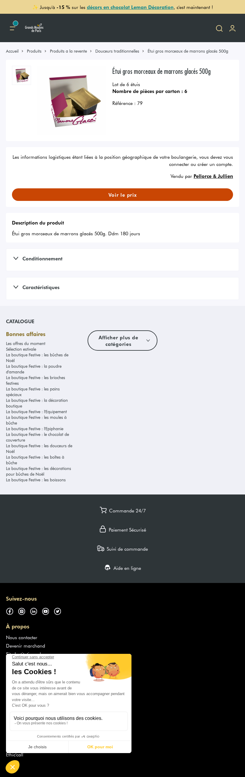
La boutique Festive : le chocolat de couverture (37, 437)
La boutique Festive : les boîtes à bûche (35, 459)
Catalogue (20, 321)
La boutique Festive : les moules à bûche (36, 420)
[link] (15, 51)
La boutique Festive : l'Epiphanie (34, 428)
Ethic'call (14, 754)
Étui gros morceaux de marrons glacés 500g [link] (188, 51)
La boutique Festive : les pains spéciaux (33, 391)
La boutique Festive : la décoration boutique (37, 403)
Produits (34, 51)
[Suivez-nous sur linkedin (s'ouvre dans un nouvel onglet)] (36, 610)
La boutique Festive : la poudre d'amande (34, 369)
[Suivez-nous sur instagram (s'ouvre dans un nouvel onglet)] (24, 610)
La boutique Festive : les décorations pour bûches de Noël (38, 471)
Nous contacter (21, 637)
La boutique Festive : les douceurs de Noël (39, 448)
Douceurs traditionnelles (117, 51)
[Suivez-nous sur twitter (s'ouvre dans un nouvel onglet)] (60, 610)
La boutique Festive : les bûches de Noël (37, 357)
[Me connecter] (232, 28)
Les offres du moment (25, 343)
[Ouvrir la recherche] (219, 28)
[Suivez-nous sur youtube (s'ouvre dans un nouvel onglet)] (48, 610)
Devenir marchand (25, 645)
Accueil (12, 51)
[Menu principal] (12, 28)
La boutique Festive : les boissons (36, 480)
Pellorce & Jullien (213, 176)
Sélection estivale (21, 349)
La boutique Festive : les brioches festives (35, 380)
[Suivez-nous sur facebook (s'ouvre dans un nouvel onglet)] (12, 610)
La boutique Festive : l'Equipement (36, 411)
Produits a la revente (68, 51)
